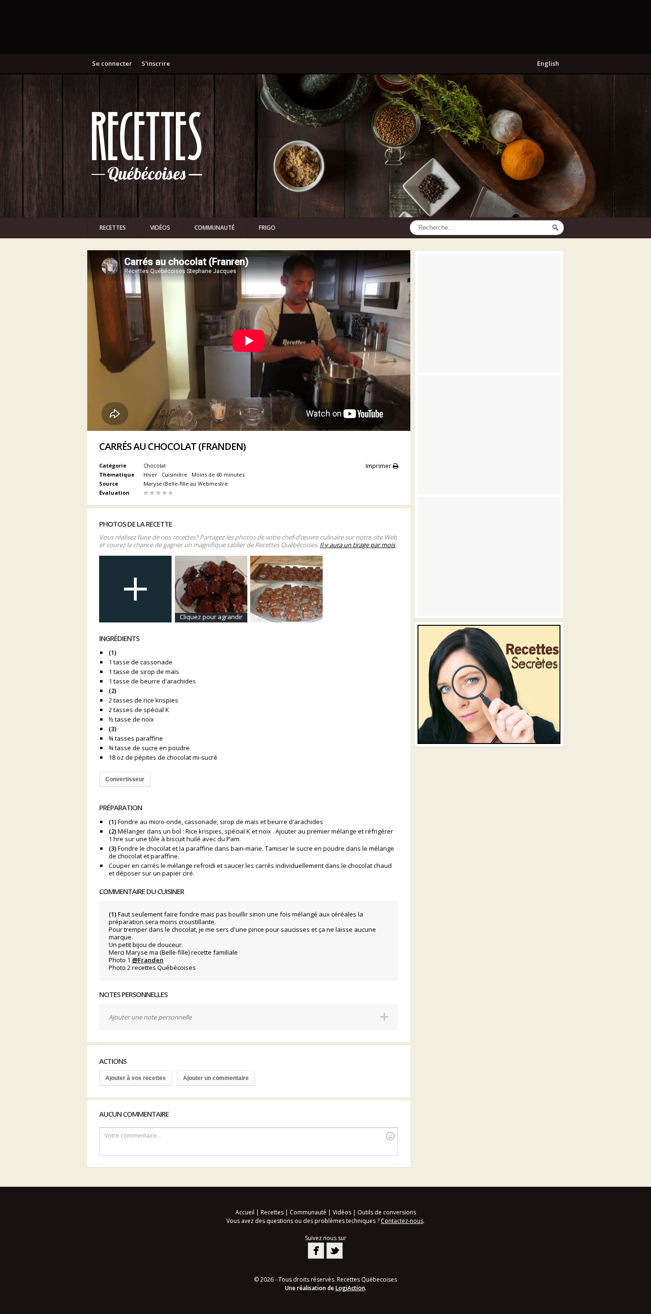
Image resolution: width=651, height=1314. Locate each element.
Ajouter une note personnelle (150, 1017)
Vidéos (160, 228)
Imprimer (379, 465)
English (548, 63)
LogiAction (350, 1288)
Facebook (316, 1251)
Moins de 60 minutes (219, 474)
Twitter (334, 1251)
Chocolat (154, 465)
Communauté (214, 228)
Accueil (244, 1212)
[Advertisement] (325, 26)
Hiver (151, 474)
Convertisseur (124, 779)
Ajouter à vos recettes (135, 1078)
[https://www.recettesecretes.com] (488, 684)
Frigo (267, 228)
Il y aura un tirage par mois (357, 544)
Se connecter (112, 63)
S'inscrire (156, 63)
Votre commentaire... (132, 1135)
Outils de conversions (386, 1212)
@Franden (147, 960)
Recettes (113, 228)
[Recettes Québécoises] (146, 146)
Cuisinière (175, 474)
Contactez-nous (402, 1221)
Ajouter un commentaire (216, 1078)
